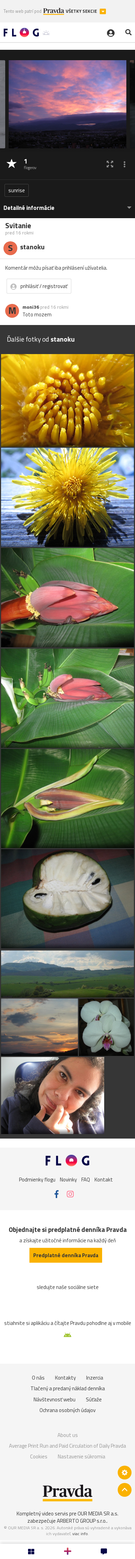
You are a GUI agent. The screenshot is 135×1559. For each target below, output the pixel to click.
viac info (80, 1533)
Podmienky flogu (37, 1179)
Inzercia (94, 1377)
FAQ (85, 1179)
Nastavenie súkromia (81, 1456)
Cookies (38, 1456)
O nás (38, 1377)
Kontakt (103, 1179)
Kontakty (65, 1377)
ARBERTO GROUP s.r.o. (82, 1521)
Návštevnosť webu (54, 1399)
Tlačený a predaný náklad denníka (67, 1388)
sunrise (16, 190)
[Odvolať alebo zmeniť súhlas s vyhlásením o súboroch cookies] (125, 1472)
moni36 (30, 307)
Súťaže (94, 1399)
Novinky (68, 1179)
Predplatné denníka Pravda (65, 1255)
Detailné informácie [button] (28, 208)
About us (67, 1435)
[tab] (67, 204)
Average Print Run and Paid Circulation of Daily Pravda (67, 1445)
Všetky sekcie (82, 11)
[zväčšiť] (110, 164)
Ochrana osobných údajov (67, 1410)
